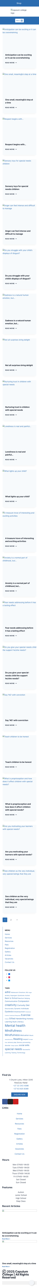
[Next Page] (17, 920)
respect (25, 1039)
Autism (27, 995)
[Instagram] (9, 977)
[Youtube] (15, 1101)
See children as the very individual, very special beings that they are (19, 899)
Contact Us (9, 962)
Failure (7, 1019)
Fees (7, 945)
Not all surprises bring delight (19, 365)
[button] (19, 1283)
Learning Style (10, 1022)
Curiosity (21, 1005)
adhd (7, 992)
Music (31, 1035)
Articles (8, 955)
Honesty (30, 1019)
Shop (19, 3)
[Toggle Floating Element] (31, 1282)
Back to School (11, 998)
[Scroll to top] (33, 1249)
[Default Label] (9, 980)
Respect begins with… (15, 144)
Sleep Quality (14, 1045)
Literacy (20, 1022)
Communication (11, 1001)
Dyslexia (9, 1011)
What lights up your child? (17, 496)
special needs (13, 1049)
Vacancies (9, 959)
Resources (9, 941)
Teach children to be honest (18, 762)
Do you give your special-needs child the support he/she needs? (17, 675)
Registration (10, 948)
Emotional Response (14, 1015)
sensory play (12, 1042)
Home (7, 934)
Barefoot (21, 998)
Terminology (21, 1053)
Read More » (6, 1239)
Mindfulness (12, 1035)
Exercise (25, 1015)
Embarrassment (19, 1012)
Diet (28, 1005)
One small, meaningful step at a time (19, 1263)
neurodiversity (9, 1039)
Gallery (8, 952)
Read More (11, 63)
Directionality (9, 1008)
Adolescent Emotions (18, 992)
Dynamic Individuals (21, 1009)
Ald (27, 992)
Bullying (27, 998)
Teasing (13, 1053)
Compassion (23, 1001)
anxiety (7, 995)
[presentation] (19, 39)
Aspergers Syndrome (17, 995)
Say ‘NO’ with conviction (16, 720)
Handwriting (21, 1019)
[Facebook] (9, 974)
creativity (11, 1005)
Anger (30, 992)
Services (8, 938)
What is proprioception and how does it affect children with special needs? (18, 807)
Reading (17, 1039)
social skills (24, 1045)
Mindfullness (13, 1030)
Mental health (15, 1025)
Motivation (24, 1035)
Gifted (12, 1018)
